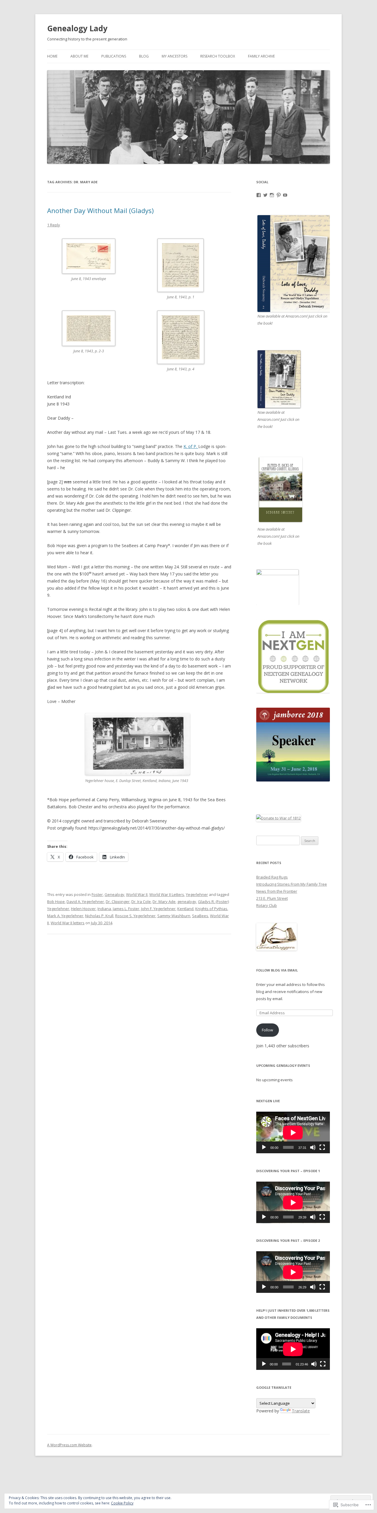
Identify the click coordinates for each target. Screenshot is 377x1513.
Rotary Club (266, 905)
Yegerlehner (197, 894)
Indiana (104, 908)
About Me (79, 56)
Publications (113, 56)
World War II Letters (166, 894)
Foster (97, 894)
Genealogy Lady (77, 28)
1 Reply (53, 225)
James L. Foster (126, 908)
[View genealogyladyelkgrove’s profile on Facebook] (258, 195)
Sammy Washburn (173, 915)
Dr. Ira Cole (141, 901)
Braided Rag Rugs (272, 877)
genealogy (186, 901)
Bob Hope (56, 901)
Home (52, 56)
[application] (293, 1132)
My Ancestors (174, 56)
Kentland (185, 908)
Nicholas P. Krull (99, 915)
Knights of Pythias (211, 908)
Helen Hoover (83, 908)
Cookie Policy (122, 1503)
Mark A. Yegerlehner (65, 915)
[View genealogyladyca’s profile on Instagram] (271, 195)
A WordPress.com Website (69, 1444)
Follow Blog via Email (277, 970)
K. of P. (190, 446)
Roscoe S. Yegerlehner (135, 915)
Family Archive (261, 56)
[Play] (264, 1147)
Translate (301, 1411)
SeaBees (200, 915)
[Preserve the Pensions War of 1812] (278, 818)
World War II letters (68, 922)
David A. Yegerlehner (85, 901)
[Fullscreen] (322, 1147)
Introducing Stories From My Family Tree (291, 884)
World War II (137, 894)
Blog (144, 56)
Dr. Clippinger (118, 901)
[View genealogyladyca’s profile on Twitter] (265, 195)
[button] (93, 263)
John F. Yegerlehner (158, 908)
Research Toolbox (217, 56)
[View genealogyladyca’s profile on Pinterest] (278, 195)
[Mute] (313, 1147)
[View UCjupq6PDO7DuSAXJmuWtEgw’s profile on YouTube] (285, 195)
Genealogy (114, 894)
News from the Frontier (276, 891)
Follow (267, 1030)
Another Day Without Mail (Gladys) (100, 210)
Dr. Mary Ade (164, 901)
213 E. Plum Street (272, 898)
